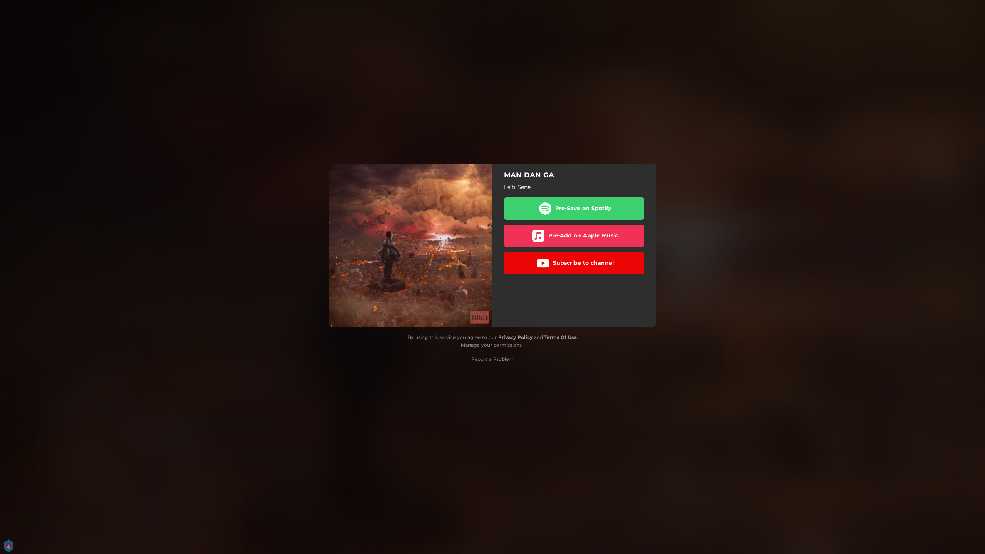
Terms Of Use (560, 337)
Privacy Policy (515, 337)
